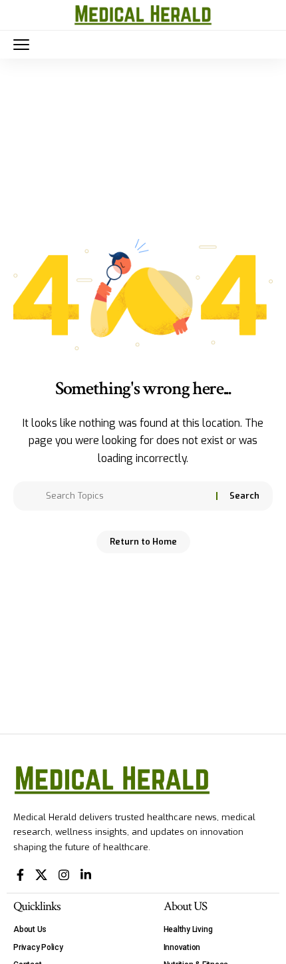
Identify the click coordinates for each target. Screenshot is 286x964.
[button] (24, 45)
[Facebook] (20, 875)
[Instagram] (63, 875)
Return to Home (143, 541)
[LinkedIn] (85, 875)
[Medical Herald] (143, 15)
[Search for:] (126, 496)
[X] (41, 875)
